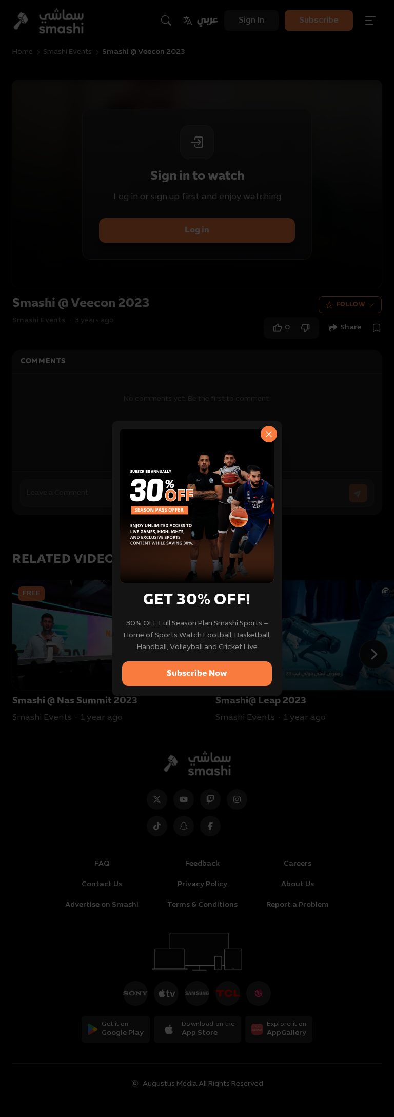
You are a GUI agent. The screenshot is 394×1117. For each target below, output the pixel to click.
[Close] (269, 434)
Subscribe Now (197, 674)
